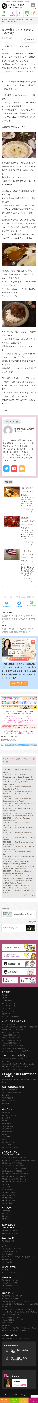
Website (22, 473)
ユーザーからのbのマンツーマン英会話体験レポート (18, 1051)
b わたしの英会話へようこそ (10, 1024)
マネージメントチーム (9, 1003)
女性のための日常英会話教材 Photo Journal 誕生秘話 (18, 1064)
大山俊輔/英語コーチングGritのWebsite (14, 1296)
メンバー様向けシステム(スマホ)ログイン (19, 1359)
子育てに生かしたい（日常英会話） (13, 1171)
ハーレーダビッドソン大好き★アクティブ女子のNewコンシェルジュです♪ (27, 557)
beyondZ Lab (6, 1325)
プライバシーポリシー (9, 1011)
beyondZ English (7, 1322)
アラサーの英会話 (7, 1190)
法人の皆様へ (6, 1270)
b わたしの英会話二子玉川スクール (13, 1045)
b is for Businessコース (9, 1126)
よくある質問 (6, 1118)
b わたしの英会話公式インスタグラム (13, 1320)
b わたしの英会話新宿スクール (11, 1037)
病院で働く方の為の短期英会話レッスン (14, 1179)
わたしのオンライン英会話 (10, 1147)
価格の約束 (5, 1219)
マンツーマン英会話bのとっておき (12, 1058)
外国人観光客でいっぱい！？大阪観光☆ (27, 491)
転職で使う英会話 (7, 1203)
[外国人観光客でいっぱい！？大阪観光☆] (12, 492)
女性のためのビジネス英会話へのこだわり (15, 1067)
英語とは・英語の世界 (9, 1100)
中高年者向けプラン (8, 1142)
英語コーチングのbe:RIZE (10, 1298)
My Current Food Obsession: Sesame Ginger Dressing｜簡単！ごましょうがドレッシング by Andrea (18, 777)
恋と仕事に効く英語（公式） (11, 1280)
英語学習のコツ (6, 1103)
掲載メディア (6, 1014)
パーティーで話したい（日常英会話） (13, 1166)
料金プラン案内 (6, 1112)
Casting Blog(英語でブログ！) (11, 1251)
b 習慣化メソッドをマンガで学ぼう (13, 1029)
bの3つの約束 (6, 1211)
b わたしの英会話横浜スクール (11, 1043)
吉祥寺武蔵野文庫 (10, 632)
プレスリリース (6, 1008)
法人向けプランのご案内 (9, 1272)
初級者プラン (6, 1134)
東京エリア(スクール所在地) (10, 1032)
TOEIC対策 (5, 1184)
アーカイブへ (30, 895)
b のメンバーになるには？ (10, 1115)
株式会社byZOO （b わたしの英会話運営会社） (16, 1338)
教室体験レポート (7, 1259)
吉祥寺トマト (26, 629)
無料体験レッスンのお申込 (10, 1231)
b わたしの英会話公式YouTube (11, 1317)
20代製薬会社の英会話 (9, 1192)
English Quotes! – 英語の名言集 (11, 1092)
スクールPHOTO (7, 1061)
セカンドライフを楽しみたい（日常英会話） (15, 1173)
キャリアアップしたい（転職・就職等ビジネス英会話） (19, 1160)
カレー (6, 629)
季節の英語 (5, 1095)
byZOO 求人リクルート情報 (10, 1016)
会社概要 (4, 995)
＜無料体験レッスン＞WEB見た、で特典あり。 (19, 733)
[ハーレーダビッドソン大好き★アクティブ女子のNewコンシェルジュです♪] (12, 554)
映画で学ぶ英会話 (7, 1254)
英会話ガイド (6, 1121)
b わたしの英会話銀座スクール (11, 1035)
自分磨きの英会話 (7, 1198)
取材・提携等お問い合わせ (10, 1285)
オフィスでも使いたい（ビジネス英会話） (15, 1168)
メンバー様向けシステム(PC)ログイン (19, 1351)
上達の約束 (5, 1213)
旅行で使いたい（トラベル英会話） (13, 1163)
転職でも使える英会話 (9, 1195)
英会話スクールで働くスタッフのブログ (17, 616)
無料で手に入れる (19, 683)
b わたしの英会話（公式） (10, 1283)
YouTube (14, 473)
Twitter (6, 473)
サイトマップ (6, 1288)
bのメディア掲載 (7, 1262)
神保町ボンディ (26, 632)
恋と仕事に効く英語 (8, 1241)
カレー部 (15, 629)
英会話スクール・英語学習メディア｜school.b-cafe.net (19, 1328)
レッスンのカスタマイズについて (12, 1069)
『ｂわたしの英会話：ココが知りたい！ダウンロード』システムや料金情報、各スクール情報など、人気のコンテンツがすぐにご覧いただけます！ (19, 719)
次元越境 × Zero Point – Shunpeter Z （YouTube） (17, 1309)
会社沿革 (4, 998)
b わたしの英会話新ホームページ (12, 1315)
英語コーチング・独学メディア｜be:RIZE (14, 1331)
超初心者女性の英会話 (9, 1200)
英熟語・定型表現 (7, 1098)
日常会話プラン (6, 1139)
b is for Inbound (6, 1123)
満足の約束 (5, 1216)
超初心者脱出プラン (8, 1129)
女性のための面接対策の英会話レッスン (14, 1181)
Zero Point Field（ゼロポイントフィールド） (15, 1301)
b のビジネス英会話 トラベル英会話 (13, 1176)
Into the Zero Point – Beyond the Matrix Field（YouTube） (19, 1312)
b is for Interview (7, 1131)
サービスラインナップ (9, 1006)
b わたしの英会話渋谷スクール (11, 1040)
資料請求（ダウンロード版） (11, 1233)
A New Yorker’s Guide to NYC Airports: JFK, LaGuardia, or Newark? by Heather (18, 794)
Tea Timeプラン (7, 1145)
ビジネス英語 (6, 1187)
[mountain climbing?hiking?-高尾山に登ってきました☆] (12, 521)
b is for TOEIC (6, 1137)
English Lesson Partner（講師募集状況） (14, 1048)
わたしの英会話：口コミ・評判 (11, 1249)
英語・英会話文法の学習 (9, 1090)
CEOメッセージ (7, 1000)
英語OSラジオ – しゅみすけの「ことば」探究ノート (18, 1257)
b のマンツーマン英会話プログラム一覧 (14, 1157)
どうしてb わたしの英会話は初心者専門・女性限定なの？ (19, 1027)
